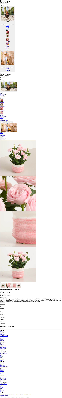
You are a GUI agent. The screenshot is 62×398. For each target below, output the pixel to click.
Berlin (1, 385)
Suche (1, 5)
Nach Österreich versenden (4, 335)
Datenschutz (20, 394)
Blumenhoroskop (2, 342)
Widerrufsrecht (24, 394)
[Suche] (2, 80)
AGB (16, 394)
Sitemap (2, 396)
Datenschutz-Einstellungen (4, 395)
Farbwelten (2, 340)
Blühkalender (2, 339)
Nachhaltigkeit (2, 332)
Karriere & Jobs (2, 363)
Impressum (13, 394)
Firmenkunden (2, 349)
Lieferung (2, 321)
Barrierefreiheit (2, 334)
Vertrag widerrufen (3, 347)
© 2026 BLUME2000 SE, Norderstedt (6, 394)
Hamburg (1, 355)
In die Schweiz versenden (4, 336)
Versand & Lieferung (3, 345)
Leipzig (1, 360)
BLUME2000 (2, 331)
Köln (1, 357)
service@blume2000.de (3, 353)
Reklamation (2, 346)
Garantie (1, 376)
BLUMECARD (2, 338)
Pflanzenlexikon (2, 372)
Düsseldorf (1, 359)
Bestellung (1, 344)
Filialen (1, 333)
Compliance (28, 394)
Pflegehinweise (3, 319)
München (1, 356)
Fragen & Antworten (3, 348)
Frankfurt (1, 358)
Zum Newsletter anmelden (4, 328)
